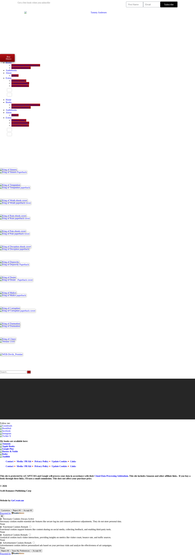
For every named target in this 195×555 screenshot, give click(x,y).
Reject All (17, 510)
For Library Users (19, 86)
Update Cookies (59, 461)
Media (14, 75)
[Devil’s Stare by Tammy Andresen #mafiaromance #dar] (24, 382)
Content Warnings (19, 83)
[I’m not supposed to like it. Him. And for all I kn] (73, 391)
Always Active (27, 519)
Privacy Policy (41, 461)
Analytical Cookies (11, 535)
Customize (5, 510)
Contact (9, 461)
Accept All (28, 510)
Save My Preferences (21, 551)
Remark (24, 527)
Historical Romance (20, 68)
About (8, 73)
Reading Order (18, 80)
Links (73, 461)
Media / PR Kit (24, 461)
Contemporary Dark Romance (25, 65)
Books (9, 62)
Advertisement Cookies (13, 543)
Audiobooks (11, 70)
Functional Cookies (11, 527)
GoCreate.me (17, 500)
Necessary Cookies (11, 519)
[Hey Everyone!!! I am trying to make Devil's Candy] (122, 398)
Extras (8, 78)
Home (8, 100)
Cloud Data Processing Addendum (111, 476)
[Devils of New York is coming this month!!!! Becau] (171, 391)
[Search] (29, 372)
